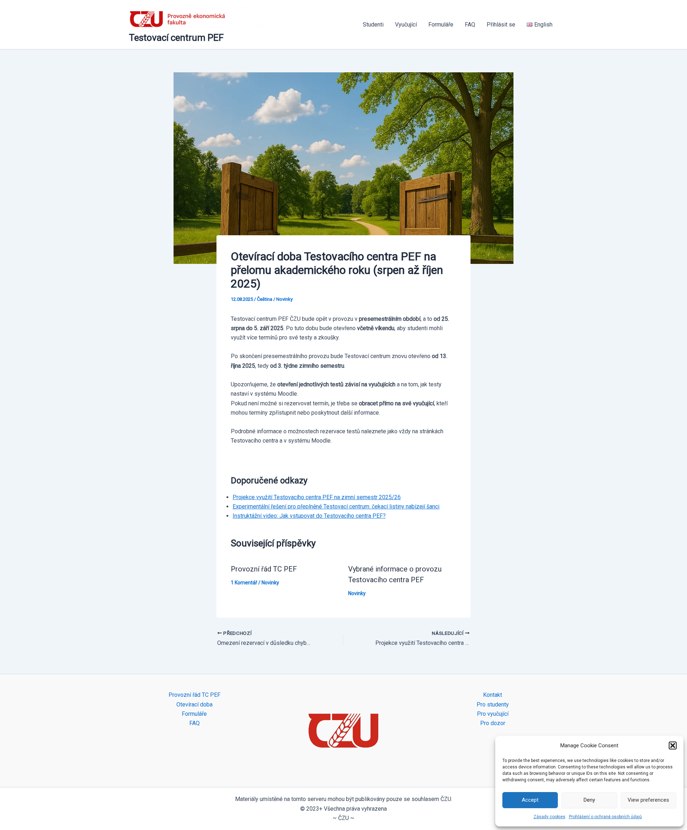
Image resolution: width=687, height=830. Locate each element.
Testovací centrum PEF (176, 37)
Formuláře (440, 24)
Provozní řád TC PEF (264, 569)
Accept (530, 800)
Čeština (264, 299)
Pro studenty (493, 704)
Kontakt (492, 694)
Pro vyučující (492, 713)
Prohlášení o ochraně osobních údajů (605, 816)
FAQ (470, 24)
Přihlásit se (501, 24)
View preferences (648, 800)
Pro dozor (492, 723)
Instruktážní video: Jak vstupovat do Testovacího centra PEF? (309, 515)
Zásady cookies (549, 816)
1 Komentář (244, 582)
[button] (672, 745)
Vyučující (406, 24)
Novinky (284, 299)
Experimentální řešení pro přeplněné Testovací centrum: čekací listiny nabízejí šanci (336, 506)
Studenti (373, 24)
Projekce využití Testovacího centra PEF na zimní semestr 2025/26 (317, 497)
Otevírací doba (194, 704)
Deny (589, 800)
